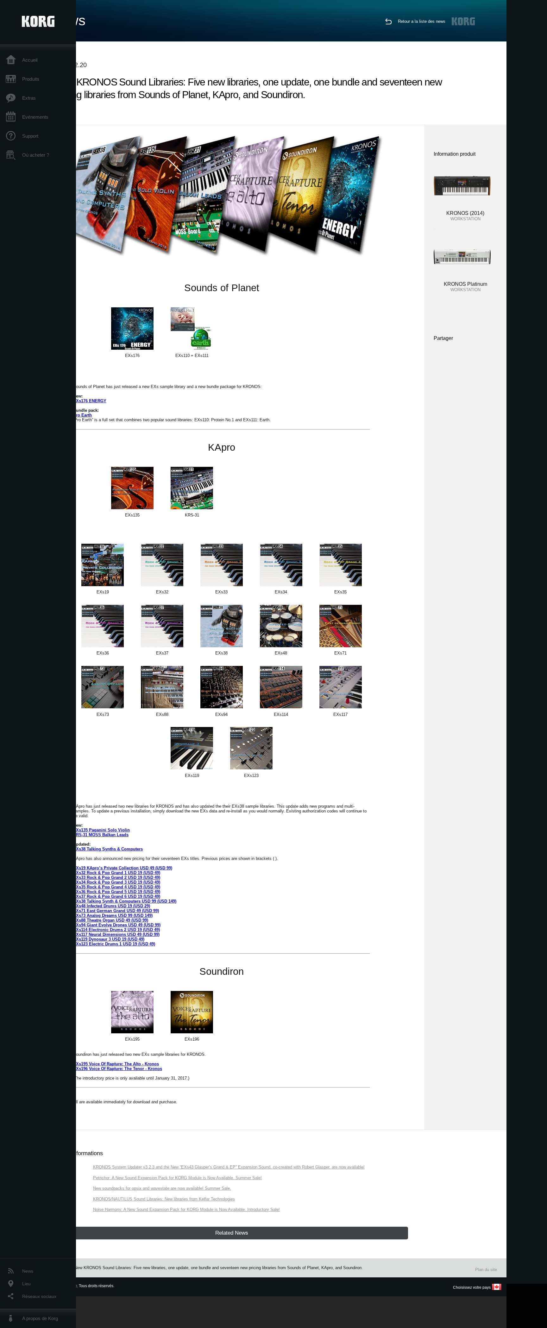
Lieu (26, 1283)
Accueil (29, 60)
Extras (29, 98)
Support (30, 136)
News (27, 1271)
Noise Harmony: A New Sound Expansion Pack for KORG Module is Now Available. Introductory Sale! (186, 1209)
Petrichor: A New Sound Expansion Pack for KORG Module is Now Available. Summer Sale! (177, 1177)
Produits (30, 79)
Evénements (35, 117)
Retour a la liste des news (421, 21)
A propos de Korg (40, 1318)
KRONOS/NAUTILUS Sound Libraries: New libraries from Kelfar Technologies (164, 1199)
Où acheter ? (35, 155)
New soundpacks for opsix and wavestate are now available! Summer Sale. (162, 1188)
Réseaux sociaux (39, 1296)
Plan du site (486, 1269)
